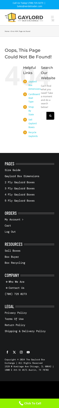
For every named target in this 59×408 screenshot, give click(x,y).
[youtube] (28, 352)
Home (7, 31)
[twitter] (14, 352)
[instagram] (21, 352)
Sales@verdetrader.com (29, 6)
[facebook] (7, 352)
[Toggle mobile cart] (52, 20)
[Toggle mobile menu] (52, 17)
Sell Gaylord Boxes (32, 123)
